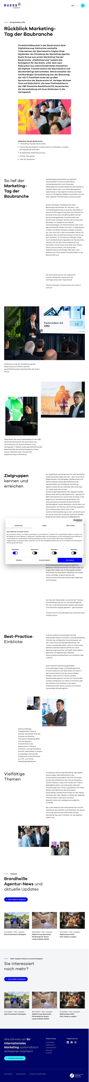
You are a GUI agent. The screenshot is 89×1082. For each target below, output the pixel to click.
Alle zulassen (70, 560)
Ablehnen (19, 560)
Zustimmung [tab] (18, 525)
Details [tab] (44, 525)
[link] (16, 899)
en (77, 6)
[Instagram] (75, 1042)
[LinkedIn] (68, 1042)
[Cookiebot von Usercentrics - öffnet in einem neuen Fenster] (74, 520)
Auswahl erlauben (44, 560)
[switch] (34, 553)
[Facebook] (72, 1042)
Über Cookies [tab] (70, 525)
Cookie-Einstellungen (37, 1074)
